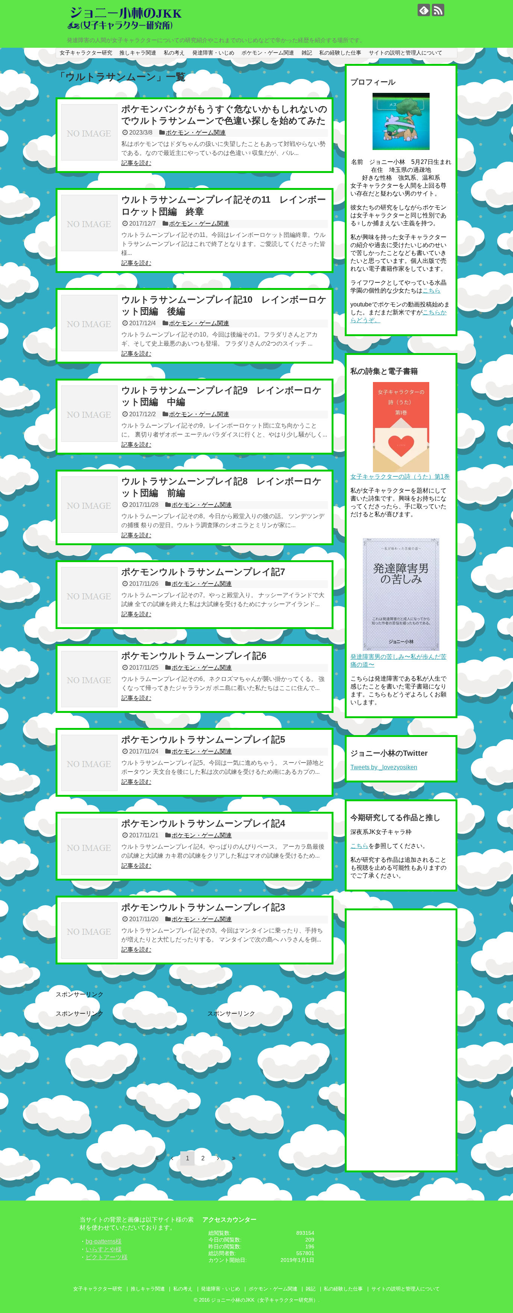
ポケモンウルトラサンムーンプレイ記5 (203, 739)
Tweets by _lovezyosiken (383, 767)
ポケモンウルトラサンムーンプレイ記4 (203, 823)
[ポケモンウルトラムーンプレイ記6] (89, 679)
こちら (431, 290)
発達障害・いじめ (213, 53)
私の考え (174, 53)
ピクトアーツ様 (107, 1257)
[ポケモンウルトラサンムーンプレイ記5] (89, 763)
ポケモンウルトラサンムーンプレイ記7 (203, 572)
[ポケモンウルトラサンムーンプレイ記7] (89, 595)
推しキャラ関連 (137, 53)
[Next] (218, 1158)
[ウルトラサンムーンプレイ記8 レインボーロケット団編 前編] (89, 504)
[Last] (233, 1158)
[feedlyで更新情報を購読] (424, 10)
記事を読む (136, 163)
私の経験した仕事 (340, 53)
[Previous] (172, 1158)
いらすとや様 (104, 1249)
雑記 (307, 53)
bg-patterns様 (104, 1241)
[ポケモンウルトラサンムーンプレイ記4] (89, 847)
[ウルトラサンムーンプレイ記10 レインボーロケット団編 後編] (89, 323)
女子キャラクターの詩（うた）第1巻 (400, 476)
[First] (156, 1158)
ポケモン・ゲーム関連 (267, 53)
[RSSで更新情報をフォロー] (438, 10)
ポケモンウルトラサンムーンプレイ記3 (203, 907)
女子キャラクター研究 (86, 53)
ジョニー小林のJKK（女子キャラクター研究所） (264, 1300)
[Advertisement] (119, 1070)
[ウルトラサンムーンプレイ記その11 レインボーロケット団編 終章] (89, 223)
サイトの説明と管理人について (405, 53)
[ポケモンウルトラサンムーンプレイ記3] (89, 930)
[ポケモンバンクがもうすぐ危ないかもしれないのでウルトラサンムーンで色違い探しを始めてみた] (89, 132)
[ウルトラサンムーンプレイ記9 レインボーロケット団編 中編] (89, 413)
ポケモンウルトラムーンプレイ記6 (193, 655)
